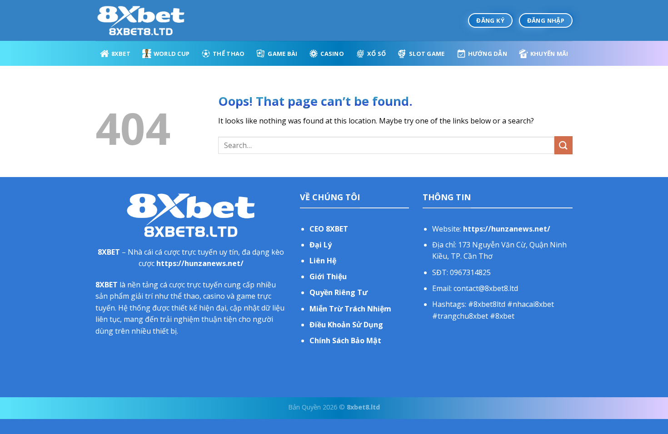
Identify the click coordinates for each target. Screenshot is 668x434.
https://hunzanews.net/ (200, 263)
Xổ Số (376, 53)
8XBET (120, 53)
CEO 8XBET (328, 229)
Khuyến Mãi (549, 53)
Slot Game (426, 53)
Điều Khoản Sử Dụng (346, 325)
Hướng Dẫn (487, 53)
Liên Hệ (322, 261)
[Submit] (563, 145)
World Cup (171, 53)
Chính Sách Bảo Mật (345, 340)
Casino (332, 53)
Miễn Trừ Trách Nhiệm (350, 309)
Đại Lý (320, 245)
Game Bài (282, 53)
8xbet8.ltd (363, 407)
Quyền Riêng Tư (338, 292)
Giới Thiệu (328, 276)
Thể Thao (228, 53)
